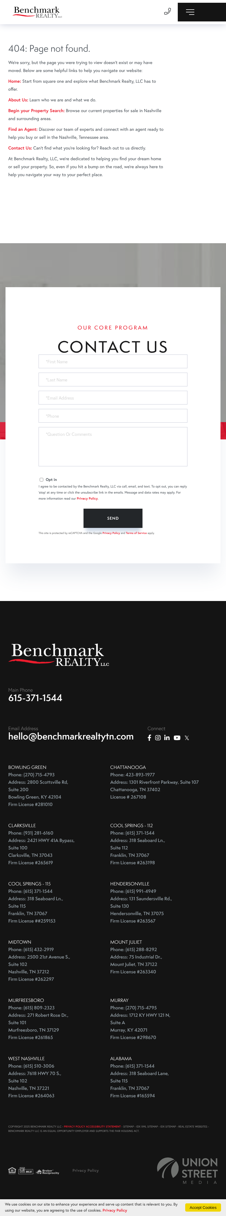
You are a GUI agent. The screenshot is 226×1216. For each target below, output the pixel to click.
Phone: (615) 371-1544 (132, 833)
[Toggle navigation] (202, 12)
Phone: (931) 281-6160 (30, 833)
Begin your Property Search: (36, 110)
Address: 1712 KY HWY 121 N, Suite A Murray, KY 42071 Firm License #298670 (140, 1026)
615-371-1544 (35, 697)
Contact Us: (20, 148)
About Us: (18, 100)
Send (113, 518)
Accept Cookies (203, 1207)
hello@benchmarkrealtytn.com (71, 736)
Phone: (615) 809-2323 (31, 1008)
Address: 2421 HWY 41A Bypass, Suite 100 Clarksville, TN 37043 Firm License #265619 (41, 851)
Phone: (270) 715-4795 (133, 1008)
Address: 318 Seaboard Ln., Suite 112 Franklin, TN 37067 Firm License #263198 (137, 851)
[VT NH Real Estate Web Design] (187, 1170)
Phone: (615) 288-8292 (133, 949)
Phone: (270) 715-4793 (31, 775)
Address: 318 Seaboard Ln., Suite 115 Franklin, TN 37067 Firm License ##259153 (35, 910)
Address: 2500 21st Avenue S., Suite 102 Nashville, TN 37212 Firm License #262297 (39, 968)
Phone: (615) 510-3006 (31, 1066)
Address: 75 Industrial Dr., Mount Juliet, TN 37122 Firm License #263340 (136, 964)
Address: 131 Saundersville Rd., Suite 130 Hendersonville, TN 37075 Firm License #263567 (141, 910)
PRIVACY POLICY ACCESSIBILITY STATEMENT (92, 1126)
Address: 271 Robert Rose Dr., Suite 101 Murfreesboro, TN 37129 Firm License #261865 (38, 1026)
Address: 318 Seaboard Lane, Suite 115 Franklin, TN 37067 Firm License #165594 (139, 1084)
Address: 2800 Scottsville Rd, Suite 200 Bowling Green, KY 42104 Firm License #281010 (38, 793)
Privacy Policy (87, 499)
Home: (14, 81)
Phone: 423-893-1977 (132, 775)
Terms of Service (136, 533)
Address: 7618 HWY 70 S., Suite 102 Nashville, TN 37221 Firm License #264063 (34, 1084)
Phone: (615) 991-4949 (133, 891)
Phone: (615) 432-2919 (31, 949)
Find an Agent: (22, 129)
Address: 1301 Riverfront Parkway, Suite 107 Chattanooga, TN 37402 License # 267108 (154, 789)
